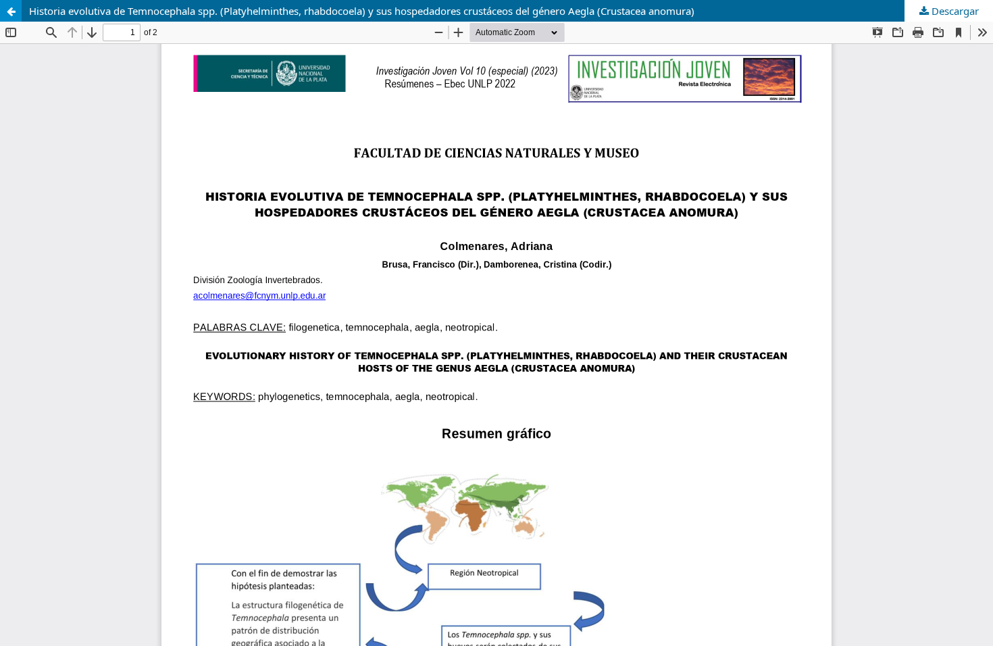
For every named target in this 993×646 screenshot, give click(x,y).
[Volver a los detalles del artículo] (11, 11)
